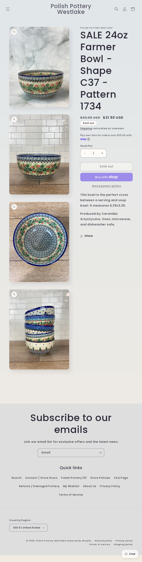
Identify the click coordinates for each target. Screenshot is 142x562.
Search (16, 478)
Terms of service (99, 544)
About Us (89, 486)
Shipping (86, 128)
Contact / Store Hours (41, 478)
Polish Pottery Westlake (51, 540)
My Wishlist (71, 486)
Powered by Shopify (79, 540)
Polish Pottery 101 (74, 478)
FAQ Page (121, 478)
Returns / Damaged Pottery (39, 486)
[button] (8, 9)
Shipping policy (123, 544)
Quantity (86, 146)
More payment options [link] (106, 185)
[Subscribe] (100, 452)
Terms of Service (71, 495)
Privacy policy (124, 540)
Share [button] (88, 236)
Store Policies (100, 478)
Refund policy (103, 540)
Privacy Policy (110, 486)
